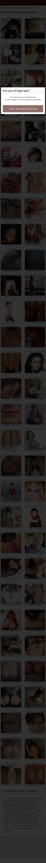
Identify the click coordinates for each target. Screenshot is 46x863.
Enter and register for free (23, 108)
